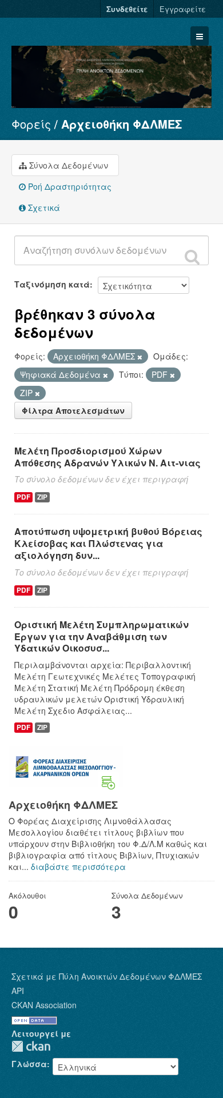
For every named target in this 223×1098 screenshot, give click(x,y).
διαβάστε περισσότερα (78, 866)
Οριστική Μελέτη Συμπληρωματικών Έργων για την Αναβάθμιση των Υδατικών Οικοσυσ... (101, 636)
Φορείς (31, 123)
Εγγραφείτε (183, 8)
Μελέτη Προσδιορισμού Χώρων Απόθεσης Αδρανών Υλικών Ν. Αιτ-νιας (107, 456)
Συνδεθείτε (127, 8)
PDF (23, 497)
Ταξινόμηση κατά (52, 284)
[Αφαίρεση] (139, 356)
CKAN (30, 1046)
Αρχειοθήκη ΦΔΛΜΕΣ (121, 123)
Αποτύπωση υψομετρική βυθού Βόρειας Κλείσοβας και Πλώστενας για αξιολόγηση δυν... (108, 543)
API (17, 990)
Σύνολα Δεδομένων (67, 165)
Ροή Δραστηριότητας (69, 186)
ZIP (42, 497)
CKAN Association (44, 1005)
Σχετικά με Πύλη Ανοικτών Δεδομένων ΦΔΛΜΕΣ (106, 976)
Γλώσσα (29, 1063)
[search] (192, 256)
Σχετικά (43, 207)
